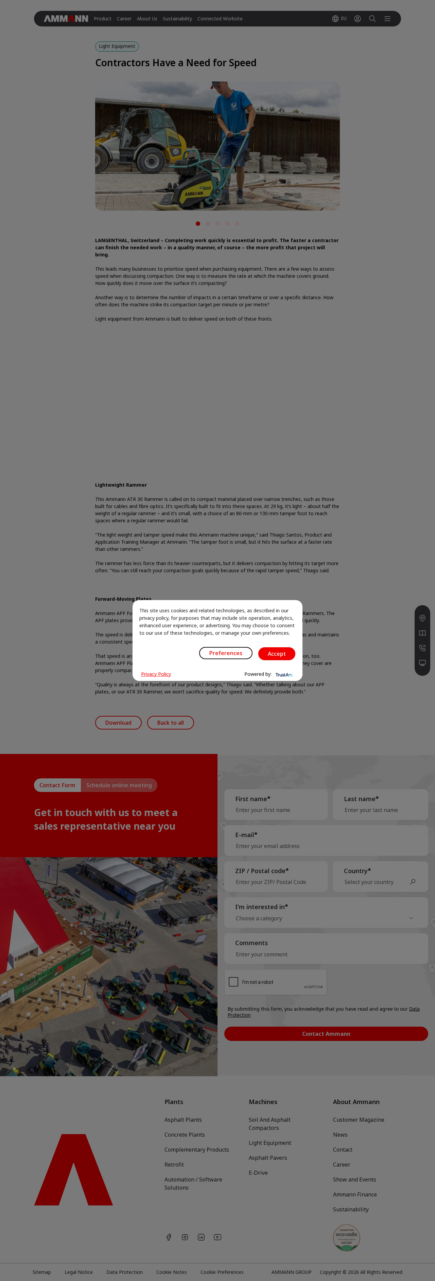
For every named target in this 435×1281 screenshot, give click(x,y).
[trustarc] (283, 674)
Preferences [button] (225, 653)
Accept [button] (277, 653)
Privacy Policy (156, 674)
